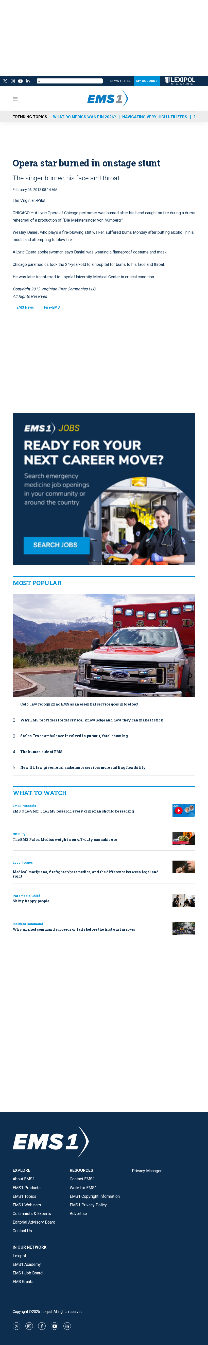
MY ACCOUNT (146, 81)
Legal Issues (23, 862)
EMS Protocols (24, 806)
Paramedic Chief (26, 896)
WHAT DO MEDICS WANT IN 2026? (84, 117)
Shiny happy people (31, 901)
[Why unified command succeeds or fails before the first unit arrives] (183, 928)
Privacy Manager (147, 1170)
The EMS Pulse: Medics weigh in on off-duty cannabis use (65, 839)
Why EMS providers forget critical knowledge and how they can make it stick (91, 720)
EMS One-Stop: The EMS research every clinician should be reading (73, 811)
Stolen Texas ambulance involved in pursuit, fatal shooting (74, 736)
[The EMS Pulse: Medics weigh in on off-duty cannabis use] (183, 838)
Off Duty (19, 834)
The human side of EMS (41, 752)
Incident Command (28, 924)
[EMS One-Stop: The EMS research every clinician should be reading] (183, 810)
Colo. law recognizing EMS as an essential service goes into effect (79, 704)
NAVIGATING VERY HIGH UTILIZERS (154, 117)
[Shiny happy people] (183, 900)
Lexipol (46, 1312)
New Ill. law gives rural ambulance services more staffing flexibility (83, 767)
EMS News (25, 307)
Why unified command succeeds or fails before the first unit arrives (74, 929)
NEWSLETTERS (120, 81)
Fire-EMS (52, 307)
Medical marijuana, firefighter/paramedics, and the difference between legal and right (86, 874)
